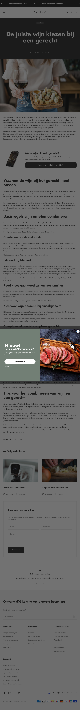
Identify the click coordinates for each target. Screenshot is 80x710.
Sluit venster (8, 366)
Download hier (20, 361)
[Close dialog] (78, 331)
